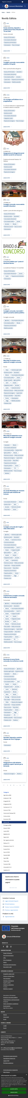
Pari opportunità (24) (9, 840)
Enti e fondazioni (7, 960)
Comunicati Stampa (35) (9, 813)
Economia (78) (7, 819)
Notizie (7, 58)
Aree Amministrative (8, 955)
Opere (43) (6, 837)
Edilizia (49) (6, 822)
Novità (8, 12)
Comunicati (6, 1017)
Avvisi (7, 23)
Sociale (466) (7, 855)
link (9, 1086)
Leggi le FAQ (6, 1061)
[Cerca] (25, 6)
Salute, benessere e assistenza (10, 1004)
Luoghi (5, 1026)
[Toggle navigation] (3, 6)
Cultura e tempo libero (8, 976)
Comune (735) (7, 810)
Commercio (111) (8, 807)
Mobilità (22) (7, 834)
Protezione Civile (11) (9, 846)
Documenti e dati (7, 967)
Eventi (4, 1028)
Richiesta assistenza (8, 1063)
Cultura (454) (7, 816)
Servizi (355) (7, 852)
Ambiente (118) (7, 798)
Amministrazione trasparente (10, 1070)
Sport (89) (6, 858)
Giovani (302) (7, 828)
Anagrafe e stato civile (8, 974)
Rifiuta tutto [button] (14, 1092)
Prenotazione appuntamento (10, 1056)
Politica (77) (6, 843)
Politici (5, 962)
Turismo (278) (7, 864)
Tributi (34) (6, 861)
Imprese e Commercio (8, 981)
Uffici (4, 958)
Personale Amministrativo (9, 965)
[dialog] (14, 1085)
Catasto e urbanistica (8, 985)
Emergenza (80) (7, 825)
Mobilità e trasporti (8, 989)
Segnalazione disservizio (9, 1058)
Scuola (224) (7, 849)
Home (3, 12)
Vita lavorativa (6, 978)
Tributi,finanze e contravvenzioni (11, 1000)
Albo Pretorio (6, 1072)
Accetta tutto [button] (14, 1089)
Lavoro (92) (6, 831)
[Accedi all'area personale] (22, 1)
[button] (13, 1095)
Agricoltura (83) (7, 795)
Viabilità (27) (7, 870)
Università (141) (7, 867)
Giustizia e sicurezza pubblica (10, 997)
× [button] (26, 1074)
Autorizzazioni (6, 1006)
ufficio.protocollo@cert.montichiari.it (12, 1048)
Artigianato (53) (7, 804)
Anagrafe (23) (7, 801)
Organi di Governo (7, 953)
